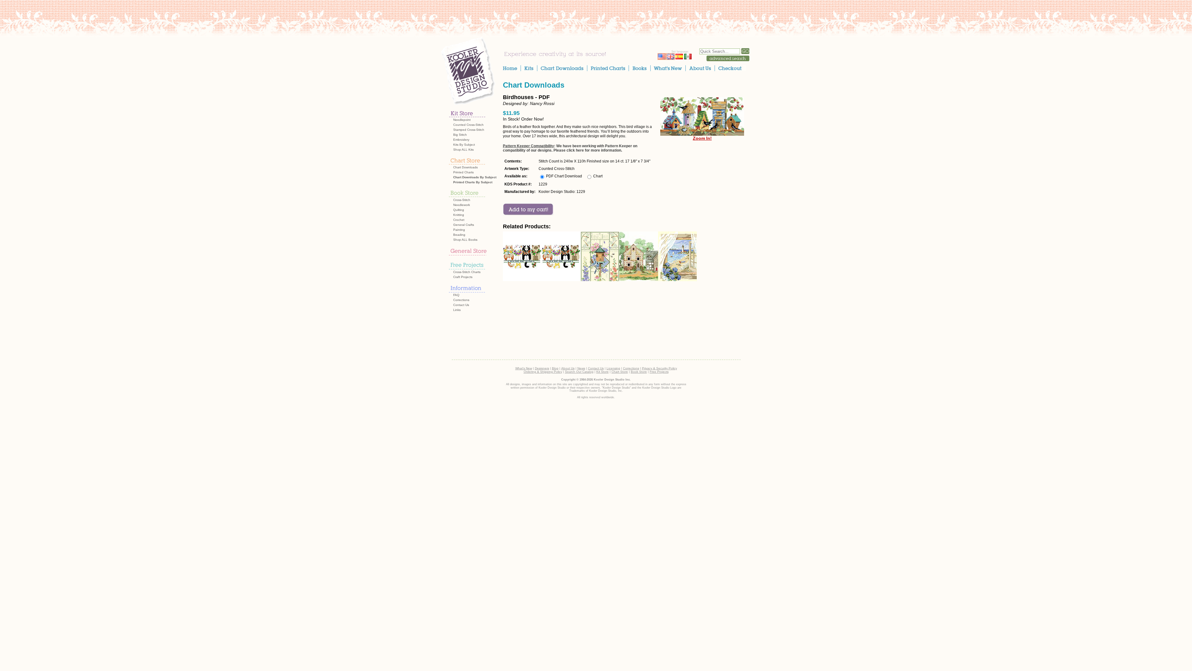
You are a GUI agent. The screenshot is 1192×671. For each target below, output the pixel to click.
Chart (598, 176)
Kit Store (602, 371)
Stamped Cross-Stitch (468, 129)
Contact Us (461, 305)
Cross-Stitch (461, 200)
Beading (459, 234)
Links (457, 310)
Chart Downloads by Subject (474, 177)
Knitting (458, 215)
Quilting (458, 210)
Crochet (458, 219)
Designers (542, 368)
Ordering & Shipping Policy (543, 371)
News (581, 368)
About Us (568, 368)
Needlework (461, 205)
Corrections (461, 300)
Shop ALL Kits (463, 149)
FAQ (456, 295)
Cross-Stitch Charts (467, 272)
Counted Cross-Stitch (468, 124)
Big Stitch (460, 134)
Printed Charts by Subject (472, 182)
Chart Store (620, 371)
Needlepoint (462, 119)
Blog (555, 368)
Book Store (639, 371)
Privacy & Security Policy (659, 368)
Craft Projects (462, 277)
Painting (459, 229)
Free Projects (659, 371)
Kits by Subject (464, 144)
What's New (523, 368)
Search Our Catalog (579, 371)
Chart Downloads (465, 167)
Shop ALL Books (465, 239)
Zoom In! (702, 138)
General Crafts (463, 224)
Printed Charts (463, 172)
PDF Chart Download (564, 176)
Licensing (613, 368)
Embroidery (461, 139)
